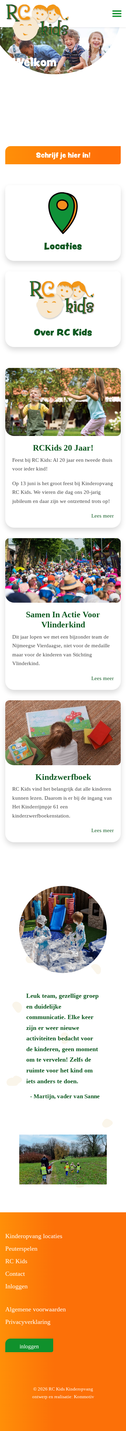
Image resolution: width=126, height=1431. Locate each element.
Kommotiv (84, 1396)
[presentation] (12, 1159)
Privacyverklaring (27, 1321)
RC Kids (16, 1261)
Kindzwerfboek (63, 777)
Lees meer (102, 516)
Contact (15, 1273)
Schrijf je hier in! (63, 155)
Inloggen (16, 1286)
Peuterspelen (21, 1248)
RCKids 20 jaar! (63, 447)
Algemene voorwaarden (35, 1309)
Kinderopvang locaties (33, 1236)
